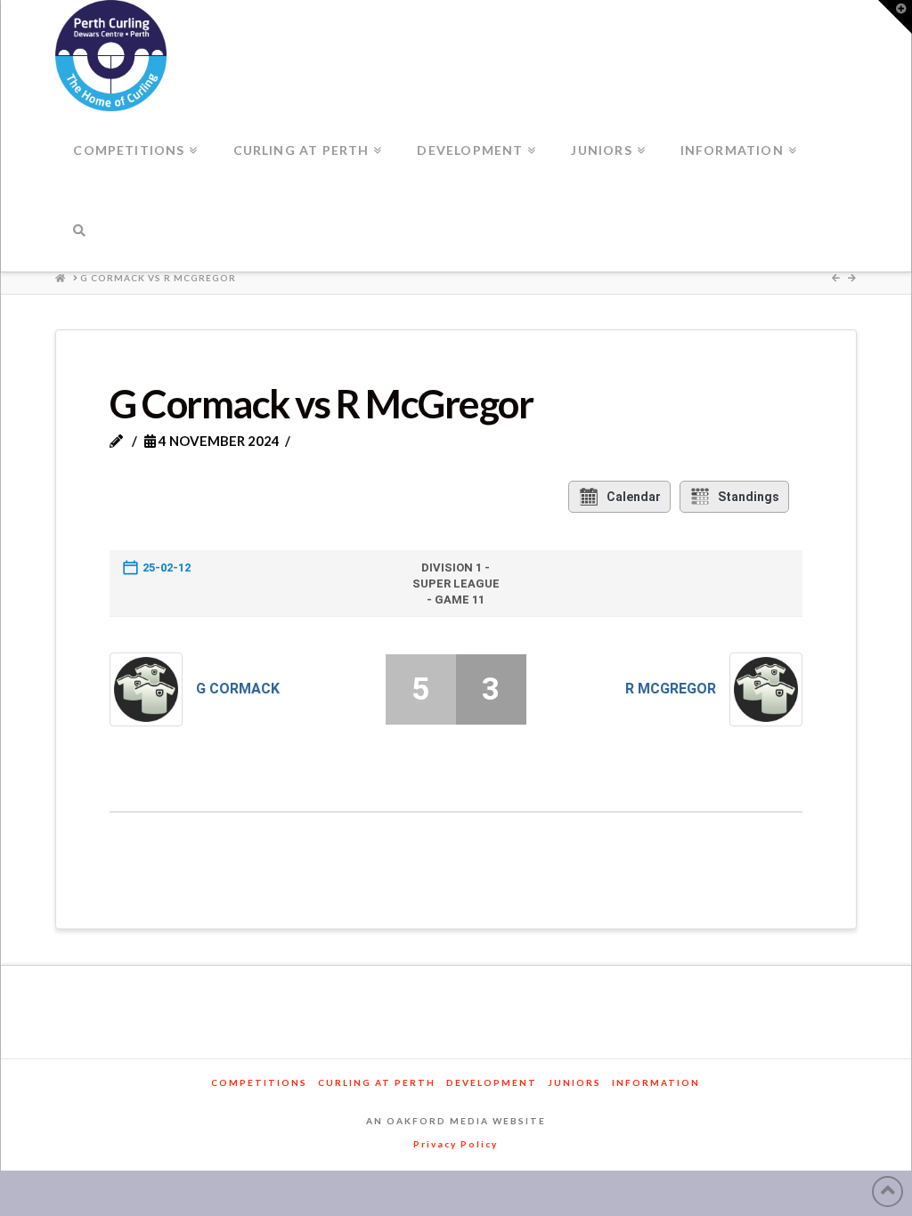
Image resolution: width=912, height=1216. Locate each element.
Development (491, 1082)
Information (656, 1082)
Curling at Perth (377, 1082)
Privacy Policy (455, 1144)
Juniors (574, 1082)
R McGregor (670, 688)
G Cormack (238, 688)
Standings (748, 497)
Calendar (634, 497)
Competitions (259, 1082)
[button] (895, 17)
